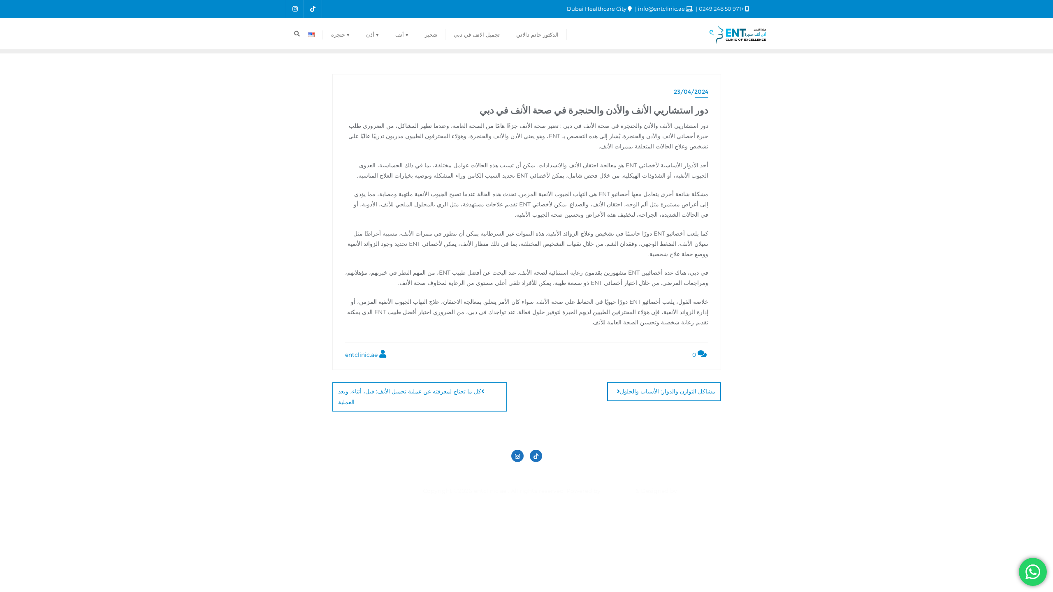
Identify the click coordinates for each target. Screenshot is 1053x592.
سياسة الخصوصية (515, 474)
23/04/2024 (691, 91)
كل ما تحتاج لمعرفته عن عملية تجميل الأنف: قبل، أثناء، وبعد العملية (409, 396)
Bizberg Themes (399, 491)
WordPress (618, 491)
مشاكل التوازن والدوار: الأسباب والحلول (667, 391)
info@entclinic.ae (661, 8)
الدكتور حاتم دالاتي (633, 474)
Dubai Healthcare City (597, 8)
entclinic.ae (362, 354)
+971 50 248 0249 (721, 8)
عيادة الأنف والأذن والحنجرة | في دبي (437, 474)
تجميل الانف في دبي (574, 474)
